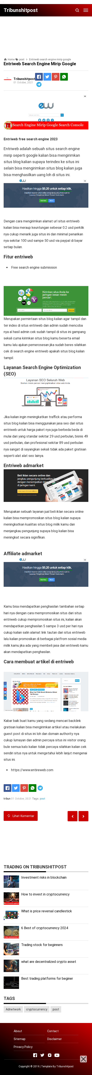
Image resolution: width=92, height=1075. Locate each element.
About (18, 1031)
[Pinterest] (55, 77)
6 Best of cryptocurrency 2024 (44, 928)
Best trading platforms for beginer (47, 978)
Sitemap (19, 1039)
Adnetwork (13, 1009)
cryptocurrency (36, 1009)
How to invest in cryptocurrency (45, 894)
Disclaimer (54, 1039)
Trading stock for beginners (42, 945)
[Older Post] (72, 816)
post (42, 798)
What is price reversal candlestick (46, 911)
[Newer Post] (83, 816)
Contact (53, 1031)
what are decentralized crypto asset (48, 962)
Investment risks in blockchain (44, 877)
